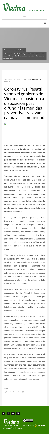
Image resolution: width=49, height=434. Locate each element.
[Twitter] (3, 413)
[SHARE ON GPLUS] (14, 392)
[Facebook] (8, 413)
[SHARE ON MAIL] (22, 392)
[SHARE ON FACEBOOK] (10, 392)
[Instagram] (18, 413)
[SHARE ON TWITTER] (6, 392)
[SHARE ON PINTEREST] (18, 392)
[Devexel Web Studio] (41, 425)
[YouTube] (13, 413)
